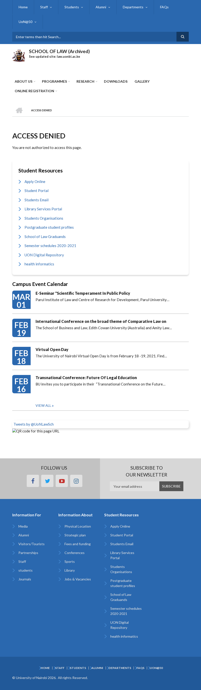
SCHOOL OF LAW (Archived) (59, 51)
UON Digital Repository (44, 255)
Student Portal (37, 190)
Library (69, 570)
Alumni (101, 7)
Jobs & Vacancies (77, 579)
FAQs (164, 7)
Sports (69, 561)
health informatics (39, 264)
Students (71, 7)
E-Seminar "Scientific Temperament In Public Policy (83, 293)
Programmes (54, 81)
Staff (44, 7)
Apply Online (35, 181)
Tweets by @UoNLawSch (33, 424)
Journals (24, 579)
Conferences (74, 553)
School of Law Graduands (45, 236)
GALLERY (142, 81)
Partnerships (28, 553)
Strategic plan (75, 535)
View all (43, 405)
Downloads (115, 81)
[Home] (18, 55)
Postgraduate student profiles (49, 227)
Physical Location (77, 526)
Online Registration (34, 91)
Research (85, 81)
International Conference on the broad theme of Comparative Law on (101, 321)
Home (23, 7)
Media (23, 526)
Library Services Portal (43, 209)
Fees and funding (77, 544)
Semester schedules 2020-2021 (50, 245)
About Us (23, 81)
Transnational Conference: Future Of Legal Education (86, 377)
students (25, 570)
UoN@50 (25, 22)
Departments (133, 7)
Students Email (37, 200)
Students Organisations (44, 218)
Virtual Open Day (52, 349)
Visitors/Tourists (31, 544)
